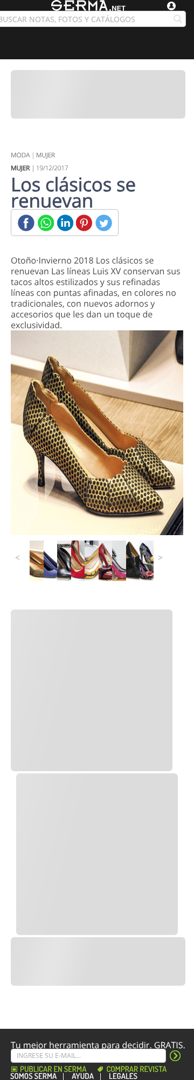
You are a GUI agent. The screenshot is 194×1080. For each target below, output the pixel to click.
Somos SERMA (33, 1076)
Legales (123, 1076)
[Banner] (98, 94)
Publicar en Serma (53, 1069)
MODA (20, 155)
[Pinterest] (84, 222)
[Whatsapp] (45, 222)
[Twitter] (103, 222)
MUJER (45, 155)
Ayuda (83, 1076)
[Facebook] (26, 222)
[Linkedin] (65, 222)
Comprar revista (136, 1069)
